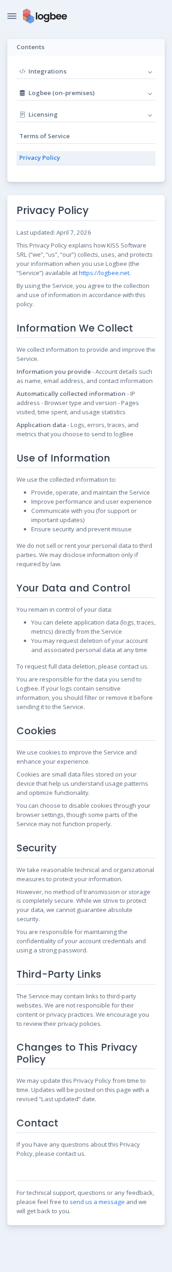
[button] (111, 72)
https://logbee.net (104, 273)
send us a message (97, 1202)
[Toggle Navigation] (12, 16)
